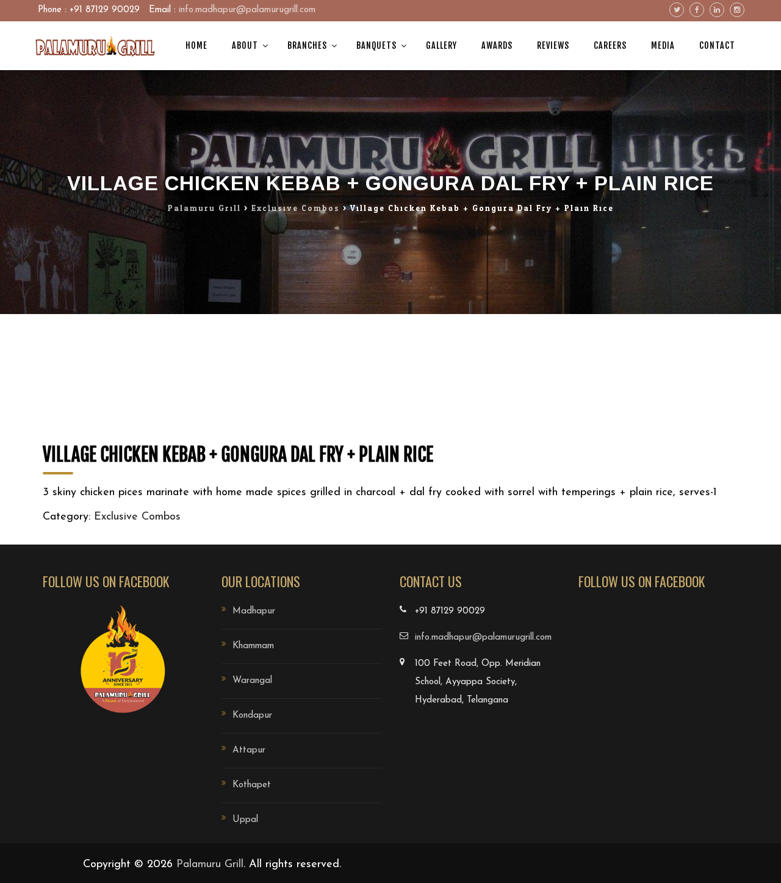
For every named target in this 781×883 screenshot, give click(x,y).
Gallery (441, 45)
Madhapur (253, 611)
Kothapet (251, 785)
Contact (717, 45)
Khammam (253, 646)
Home (196, 45)
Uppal (245, 819)
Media (663, 45)
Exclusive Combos (137, 517)
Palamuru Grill (209, 864)
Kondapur (252, 715)
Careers (610, 45)
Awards (497, 45)
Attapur (248, 750)
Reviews (553, 45)
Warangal (252, 680)
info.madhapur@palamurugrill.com (247, 10)
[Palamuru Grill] (95, 45)
